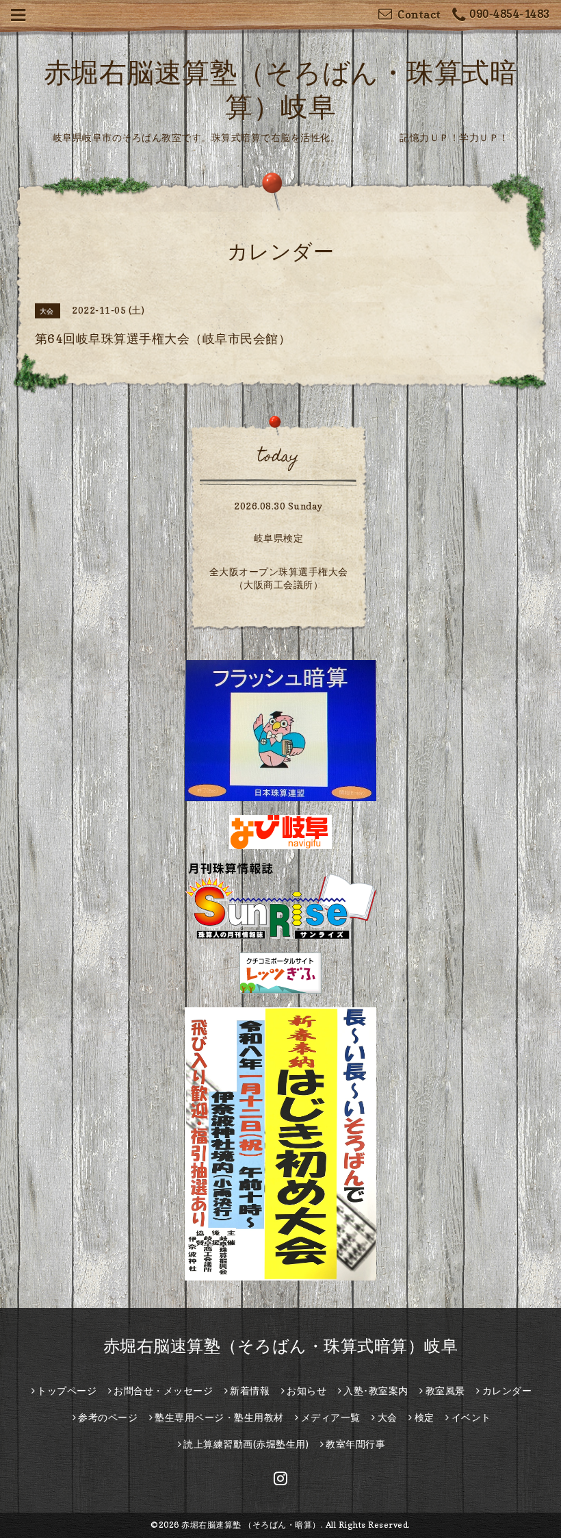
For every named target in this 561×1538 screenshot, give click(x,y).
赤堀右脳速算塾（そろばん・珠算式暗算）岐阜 (280, 1346)
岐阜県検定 (279, 538)
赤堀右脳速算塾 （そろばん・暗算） (251, 1525)
